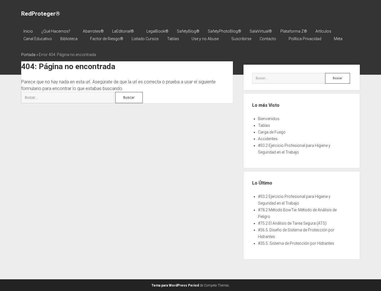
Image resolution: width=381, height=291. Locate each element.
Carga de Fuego (272, 132)
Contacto (268, 39)
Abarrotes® (93, 31)
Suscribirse (241, 39)
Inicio (28, 31)
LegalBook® (157, 31)
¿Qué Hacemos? (55, 31)
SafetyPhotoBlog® (224, 31)
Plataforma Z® (293, 31)
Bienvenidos (268, 119)
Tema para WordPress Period (175, 285)
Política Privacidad (305, 39)
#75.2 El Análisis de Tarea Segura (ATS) (292, 223)
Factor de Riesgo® (106, 39)
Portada (28, 54)
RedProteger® (40, 13)
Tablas (173, 39)
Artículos (323, 31)
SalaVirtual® (261, 31)
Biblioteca (69, 39)
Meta (338, 39)
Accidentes (268, 139)
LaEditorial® (123, 31)
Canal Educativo (37, 39)
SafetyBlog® (188, 31)
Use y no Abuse (205, 39)
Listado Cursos (145, 39)
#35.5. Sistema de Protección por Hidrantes (296, 243)
